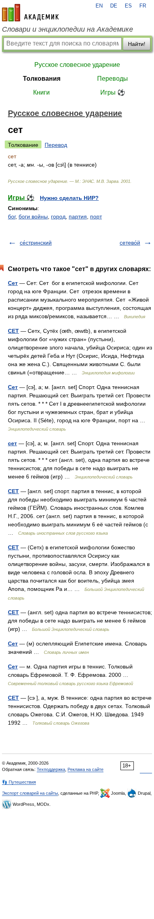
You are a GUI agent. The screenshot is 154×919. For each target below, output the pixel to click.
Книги (41, 92)
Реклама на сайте (85, 769)
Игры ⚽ (112, 92)
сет (12, 443)
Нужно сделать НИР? (69, 198)
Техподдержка (51, 769)
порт (96, 216)
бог (11, 216)
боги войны (33, 216)
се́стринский (36, 242)
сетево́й (130, 242)
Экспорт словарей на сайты (30, 793)
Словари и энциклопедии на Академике (67, 29)
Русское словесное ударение (77, 64)
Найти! (136, 44)
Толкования (41, 78)
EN (99, 6)
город (58, 216)
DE (113, 6)
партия (78, 216)
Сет (13, 283)
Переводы (112, 78)
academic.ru (30, 12)
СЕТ (13, 331)
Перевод (56, 145)
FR (142, 6)
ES (128, 6)
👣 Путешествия (19, 782)
